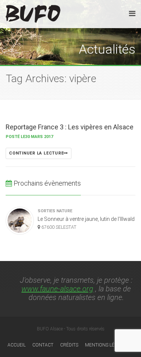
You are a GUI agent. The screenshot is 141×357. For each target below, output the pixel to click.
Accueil (17, 345)
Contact (42, 345)
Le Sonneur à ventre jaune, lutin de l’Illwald (86, 219)
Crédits (69, 345)
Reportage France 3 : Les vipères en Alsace (69, 127)
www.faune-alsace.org (57, 288)
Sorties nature (55, 210)
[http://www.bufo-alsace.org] (33, 12)
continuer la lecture (36, 153)
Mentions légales (106, 345)
